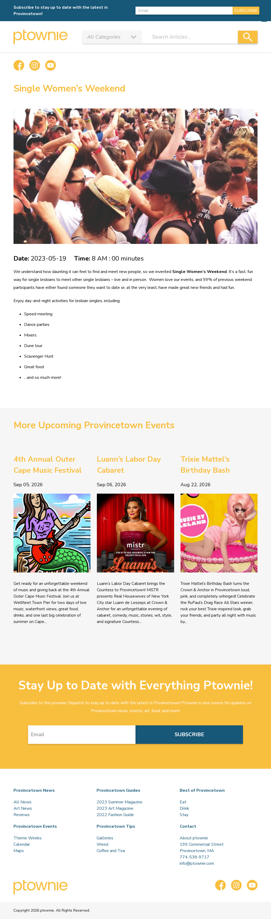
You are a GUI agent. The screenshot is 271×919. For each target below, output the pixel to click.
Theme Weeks (27, 838)
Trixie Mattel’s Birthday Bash (205, 464)
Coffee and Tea (111, 851)
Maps (18, 851)
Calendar (21, 844)
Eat (183, 802)
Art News (22, 808)
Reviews (21, 815)
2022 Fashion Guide (115, 815)
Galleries (105, 838)
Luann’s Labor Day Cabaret (129, 464)
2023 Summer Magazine (119, 802)
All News (22, 802)
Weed (102, 844)
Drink (184, 808)
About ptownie (194, 838)
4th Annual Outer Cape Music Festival (47, 464)
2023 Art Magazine (115, 808)
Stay (184, 815)
